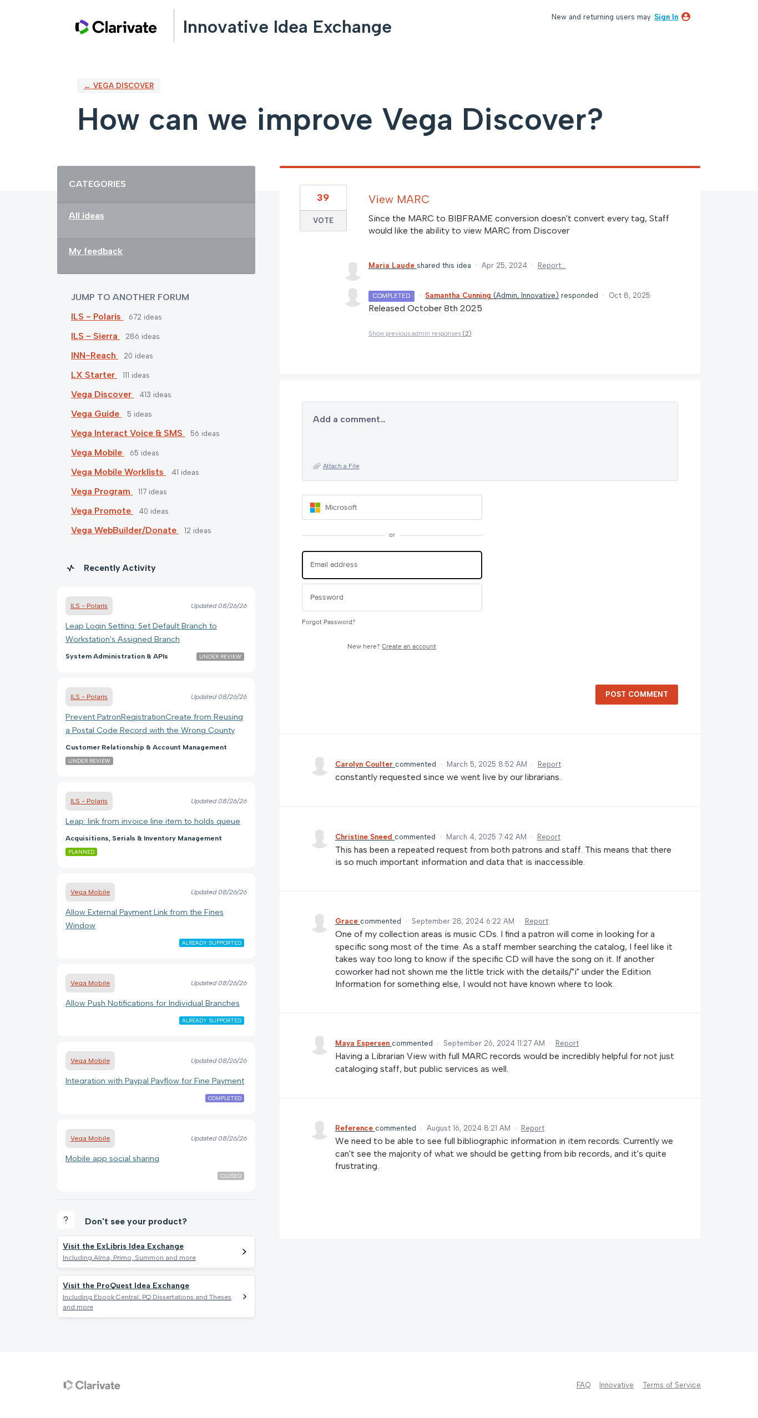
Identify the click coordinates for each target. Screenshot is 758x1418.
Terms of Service (672, 1385)
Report (549, 764)
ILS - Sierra (95, 336)
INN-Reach (94, 355)
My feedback (96, 251)
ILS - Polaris (97, 316)
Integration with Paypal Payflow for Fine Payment (154, 1081)
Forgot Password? (329, 622)
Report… (552, 265)
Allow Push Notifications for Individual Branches (152, 1003)
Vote (323, 220)
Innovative (616, 1385)
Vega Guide (96, 413)
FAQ (583, 1385)
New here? (391, 646)
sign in (666, 17)
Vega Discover (102, 394)
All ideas (86, 215)
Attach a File (341, 466)
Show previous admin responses (420, 333)
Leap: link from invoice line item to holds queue (152, 821)
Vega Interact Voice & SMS (128, 433)
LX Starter (94, 374)
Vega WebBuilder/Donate (125, 530)
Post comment (636, 694)
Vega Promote (102, 510)
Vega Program (102, 491)
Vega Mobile (97, 452)
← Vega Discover (119, 86)
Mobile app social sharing (112, 1158)
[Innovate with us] (116, 27)
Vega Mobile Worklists (118, 472)
